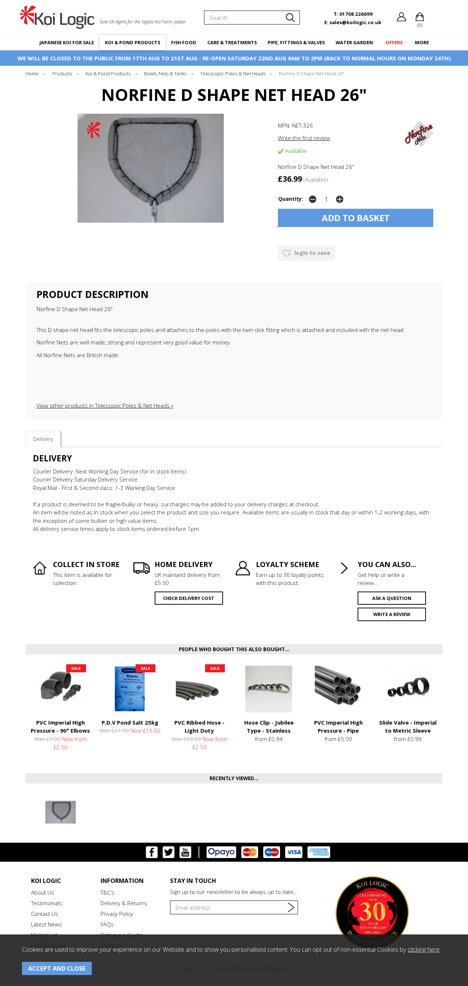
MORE (422, 42)
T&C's (107, 892)
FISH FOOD (183, 42)
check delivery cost (188, 598)
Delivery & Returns (124, 903)
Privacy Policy (117, 913)
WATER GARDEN (354, 42)
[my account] (401, 19)
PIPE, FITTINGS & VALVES (296, 42)
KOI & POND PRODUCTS (132, 42)
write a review (391, 614)
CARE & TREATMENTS (232, 42)
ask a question (391, 598)
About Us (42, 892)
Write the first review (304, 137)
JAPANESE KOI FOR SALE (66, 42)
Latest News (46, 924)
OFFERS (394, 42)
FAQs (107, 924)
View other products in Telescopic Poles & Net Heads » (105, 405)
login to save (311, 252)
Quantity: (290, 199)
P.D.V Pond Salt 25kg (130, 722)
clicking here (423, 949)
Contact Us (44, 913)
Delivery (43, 438)
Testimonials (46, 903)
